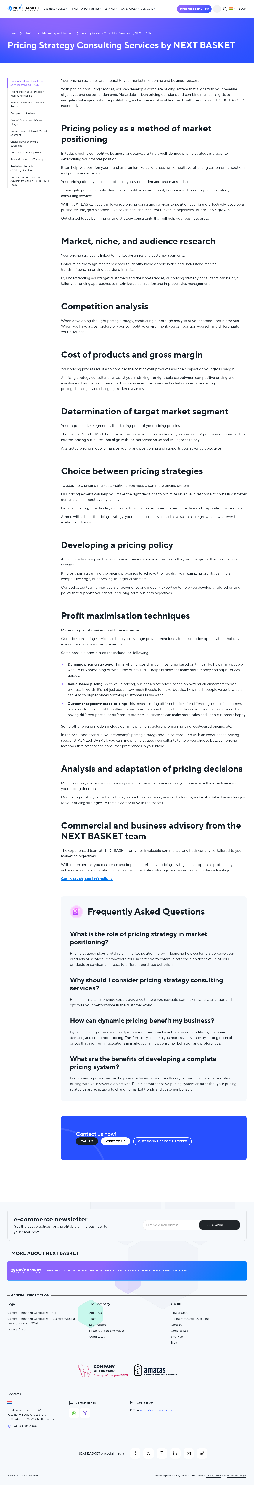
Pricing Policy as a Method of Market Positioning (27, 93)
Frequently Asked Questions (190, 1319)
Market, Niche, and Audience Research (27, 104)
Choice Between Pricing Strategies (24, 143)
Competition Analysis (22, 113)
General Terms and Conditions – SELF (33, 1313)
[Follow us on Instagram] (162, 1453)
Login (243, 9)
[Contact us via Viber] (85, 1413)
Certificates (97, 1336)
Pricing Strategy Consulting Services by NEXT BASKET (26, 83)
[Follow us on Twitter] (148, 1453)
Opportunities (90, 9)
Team (92, 1319)
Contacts (147, 9)
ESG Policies (97, 1325)
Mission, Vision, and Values (107, 1330)
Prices (74, 9)
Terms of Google (236, 1475)
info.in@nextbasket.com (156, 1410)
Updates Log (179, 1330)
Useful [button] (94, 1270)
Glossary (176, 1325)
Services (110, 9)
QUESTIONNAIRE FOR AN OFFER (162, 1141)
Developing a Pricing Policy (25, 152)
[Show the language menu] (232, 9)
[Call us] (217, 9)
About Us (95, 1313)
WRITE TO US (115, 1141)
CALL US (87, 1141)
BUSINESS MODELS (54, 9)
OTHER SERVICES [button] (74, 1270)
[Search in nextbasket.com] (225, 9)
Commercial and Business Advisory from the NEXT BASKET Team (29, 181)
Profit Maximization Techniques (28, 159)
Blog (174, 1342)
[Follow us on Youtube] (189, 1453)
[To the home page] (23, 9)
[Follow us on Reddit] (202, 1453)
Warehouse (128, 9)
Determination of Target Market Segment (28, 133)
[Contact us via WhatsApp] (74, 1413)
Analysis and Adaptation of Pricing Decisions (24, 168)
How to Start (179, 1313)
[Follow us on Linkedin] (175, 1453)
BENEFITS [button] (52, 1270)
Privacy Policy (16, 1329)
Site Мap (177, 1336)
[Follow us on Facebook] (135, 1453)
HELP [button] (108, 1270)
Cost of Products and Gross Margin (26, 122)
